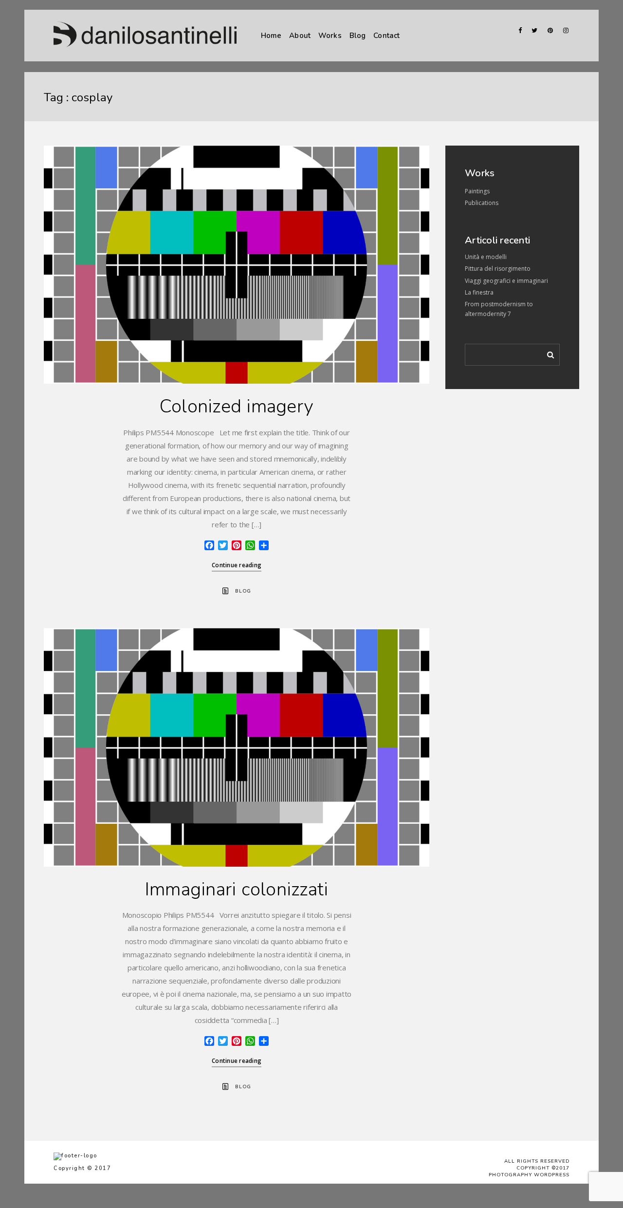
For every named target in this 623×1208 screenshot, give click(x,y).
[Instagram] (563, 30)
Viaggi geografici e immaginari (506, 281)
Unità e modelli (486, 257)
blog (243, 591)
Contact (386, 35)
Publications (481, 203)
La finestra (479, 292)
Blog (357, 35)
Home (271, 35)
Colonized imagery (236, 406)
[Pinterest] (548, 30)
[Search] (547, 353)
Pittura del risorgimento (498, 268)
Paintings (477, 191)
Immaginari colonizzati (237, 889)
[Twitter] (532, 30)
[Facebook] (517, 30)
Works (330, 35)
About (300, 35)
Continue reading (236, 565)
